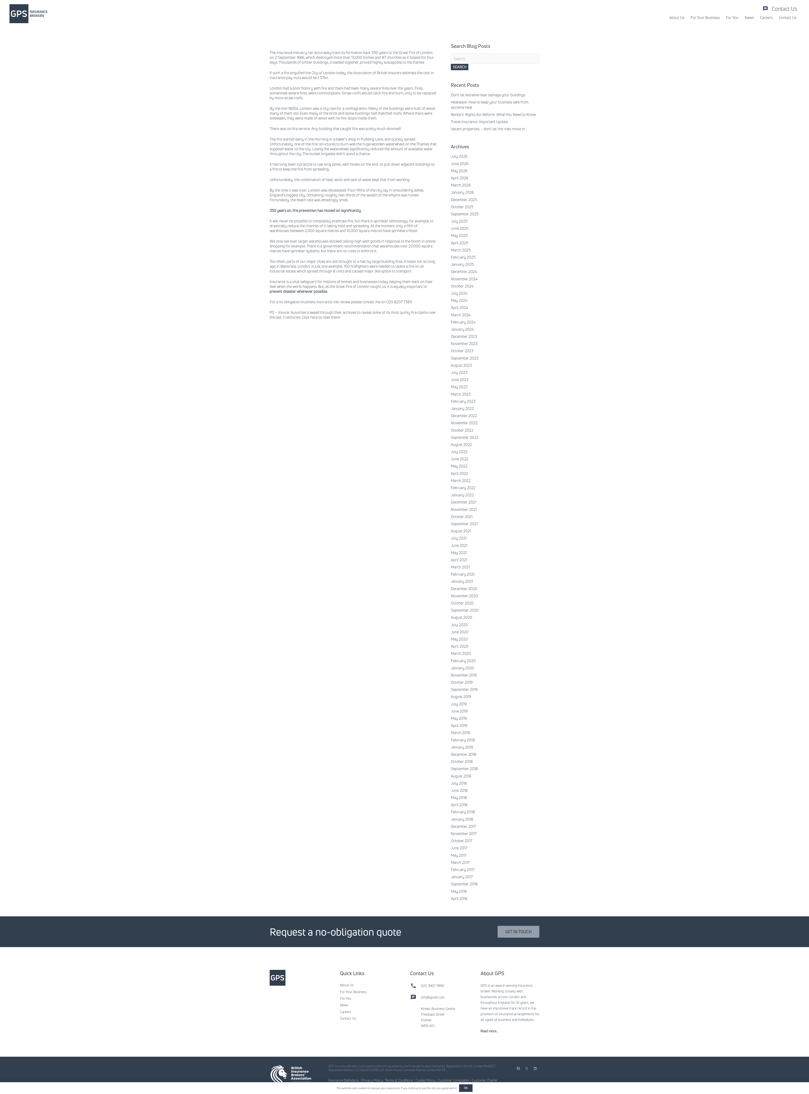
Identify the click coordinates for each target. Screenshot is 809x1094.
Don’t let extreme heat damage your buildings (488, 94)
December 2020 (464, 588)
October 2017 (461, 840)
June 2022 (459, 458)
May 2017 (458, 855)
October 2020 (462, 602)
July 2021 (459, 538)
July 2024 (459, 293)
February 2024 (463, 322)
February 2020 (463, 660)
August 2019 (461, 696)
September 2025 (464, 213)
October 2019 (462, 682)
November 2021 (464, 509)
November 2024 (464, 278)
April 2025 (459, 242)
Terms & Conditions (399, 1080)
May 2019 (459, 718)
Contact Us (348, 1018)
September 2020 (465, 610)
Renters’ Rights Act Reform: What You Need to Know (493, 114)
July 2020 (459, 624)
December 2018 (463, 754)
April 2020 (459, 646)
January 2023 (462, 408)
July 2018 (459, 783)
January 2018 (462, 819)
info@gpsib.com (433, 997)
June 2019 (459, 711)
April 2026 (459, 177)
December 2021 (463, 502)
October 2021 (462, 516)
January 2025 (462, 264)
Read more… (489, 1031)
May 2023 (459, 386)
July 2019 (459, 703)
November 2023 (464, 343)
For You (345, 998)
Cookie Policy (425, 1080)
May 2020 (459, 639)
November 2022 (464, 422)
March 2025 (461, 249)
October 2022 (462, 430)
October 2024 (462, 286)
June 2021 (459, 545)
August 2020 (461, 617)
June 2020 (460, 631)
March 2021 (460, 566)
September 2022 (464, 437)
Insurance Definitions (343, 1080)
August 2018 (461, 776)
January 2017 (462, 876)
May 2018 (459, 797)
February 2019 (463, 739)
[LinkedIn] (535, 1068)
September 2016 (464, 883)
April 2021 (459, 559)
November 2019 (464, 675)
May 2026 (459, 170)
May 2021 (459, 552)
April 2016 (459, 898)
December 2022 (464, 415)
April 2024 (459, 307)
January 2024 (462, 329)
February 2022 (463, 487)
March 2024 (461, 314)
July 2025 (459, 221)
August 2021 (461, 530)
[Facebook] (518, 1068)
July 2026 (459, 156)
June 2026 (459, 163)
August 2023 (461, 365)
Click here (310, 317)
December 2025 (464, 199)
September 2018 (464, 768)
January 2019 (462, 747)
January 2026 (462, 192)
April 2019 (459, 725)
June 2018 (459, 790)
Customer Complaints (453, 1080)
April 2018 (459, 804)
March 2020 (461, 653)
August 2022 (461, 444)
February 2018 (463, 811)
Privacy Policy (372, 1080)
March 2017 (460, 862)
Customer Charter (485, 1080)
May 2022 (459, 465)
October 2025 (462, 206)
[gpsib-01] (28, 13)
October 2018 (462, 761)
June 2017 (459, 847)
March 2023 (461, 394)
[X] (526, 1068)
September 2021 (464, 523)
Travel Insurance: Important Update (479, 121)
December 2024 (464, 271)
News (344, 1005)
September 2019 (464, 689)
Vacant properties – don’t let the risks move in (488, 128)
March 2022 (461, 480)
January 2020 (462, 667)
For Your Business (353, 991)
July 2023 (459, 372)
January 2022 (462, 494)
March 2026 (461, 185)
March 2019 (460, 732)
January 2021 (462, 581)
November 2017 (464, 833)
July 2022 (459, 451)
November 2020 (464, 595)
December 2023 (464, 336)
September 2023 (464, 358)
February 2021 (463, 574)
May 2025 (459, 235)
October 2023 (462, 350)
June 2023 (459, 379)
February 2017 (462, 869)
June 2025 (459, 228)
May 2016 (459, 891)
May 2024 (459, 300)
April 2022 (459, 473)
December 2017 (463, 826)
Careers (345, 1011)
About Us (347, 985)
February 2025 (463, 257)
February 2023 (463, 401)
